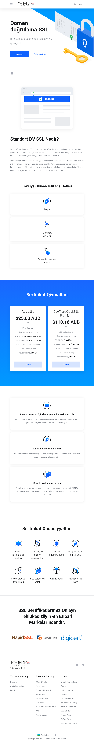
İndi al (28, 364)
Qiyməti (19, 54)
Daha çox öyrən (40, 54)
